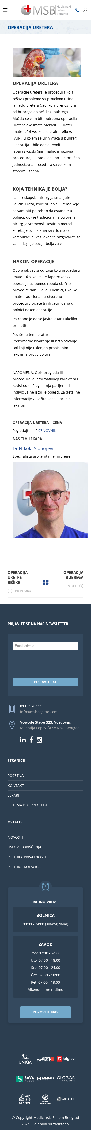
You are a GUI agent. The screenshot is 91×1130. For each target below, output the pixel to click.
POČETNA (16, 775)
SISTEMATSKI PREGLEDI (27, 805)
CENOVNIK (47, 430)
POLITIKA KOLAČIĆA (24, 866)
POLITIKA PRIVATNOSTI (27, 857)
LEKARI (13, 795)
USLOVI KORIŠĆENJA (24, 847)
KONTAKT (16, 785)
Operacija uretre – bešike (18, 577)
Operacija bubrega (73, 575)
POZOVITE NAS (45, 1012)
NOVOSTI (15, 837)
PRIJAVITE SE (45, 682)
